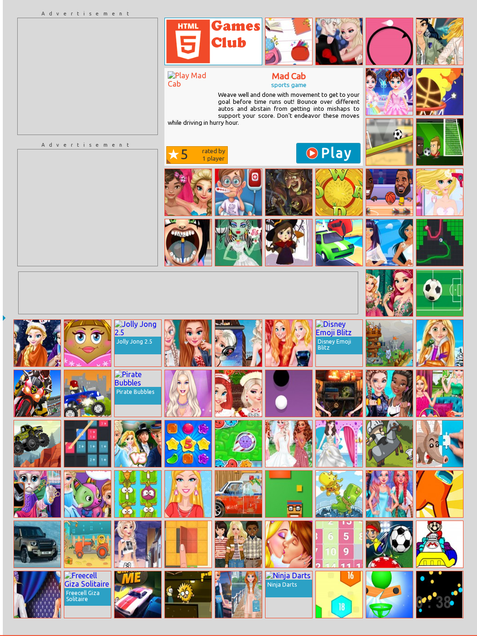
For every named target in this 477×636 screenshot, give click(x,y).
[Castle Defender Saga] (389, 443)
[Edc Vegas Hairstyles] (439, 192)
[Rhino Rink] (339, 494)
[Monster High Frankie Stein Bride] (238, 242)
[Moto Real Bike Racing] (37, 393)
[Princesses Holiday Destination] (289, 343)
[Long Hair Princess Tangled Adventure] (289, 544)
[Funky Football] (439, 293)
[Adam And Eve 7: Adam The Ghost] (188, 594)
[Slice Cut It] (389, 594)
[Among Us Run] (439, 494)
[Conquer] (439, 242)
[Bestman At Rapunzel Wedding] (138, 443)
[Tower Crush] (389, 343)
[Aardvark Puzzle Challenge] (439, 443)
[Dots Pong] (289, 393)
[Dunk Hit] (439, 91)
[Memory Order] (339, 594)
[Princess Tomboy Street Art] (138, 544)
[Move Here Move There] (87, 443)
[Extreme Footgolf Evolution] (389, 544)
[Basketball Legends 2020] (389, 192)
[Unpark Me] (138, 594)
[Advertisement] (87, 76)
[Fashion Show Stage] (188, 393)
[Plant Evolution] (138, 494)
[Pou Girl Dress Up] (87, 343)
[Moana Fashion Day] (188, 192)
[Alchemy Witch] (289, 192)
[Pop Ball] (439, 594)
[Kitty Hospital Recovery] (37, 494)
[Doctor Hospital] (238, 192)
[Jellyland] (238, 443)
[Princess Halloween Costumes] (339, 393)
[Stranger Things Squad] (238, 544)
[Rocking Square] (289, 494)
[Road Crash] (339, 242)
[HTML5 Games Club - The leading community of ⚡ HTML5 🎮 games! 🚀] (213, 41)
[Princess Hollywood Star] (238, 343)
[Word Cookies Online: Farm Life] (339, 192)
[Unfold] (188, 544)
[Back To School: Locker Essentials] (289, 41)
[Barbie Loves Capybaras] (188, 494)
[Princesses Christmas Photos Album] (238, 393)
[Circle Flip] (389, 41)
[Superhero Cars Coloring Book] (439, 544)
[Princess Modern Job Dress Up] (37, 594)
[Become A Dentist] (188, 242)
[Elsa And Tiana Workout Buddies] (389, 393)
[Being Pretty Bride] (339, 443)
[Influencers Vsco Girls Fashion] (238, 594)
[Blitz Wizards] (289, 242)
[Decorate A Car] (238, 494)
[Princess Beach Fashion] (389, 242)
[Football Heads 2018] (439, 142)
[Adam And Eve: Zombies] (87, 544)
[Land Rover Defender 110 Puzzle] (37, 544)
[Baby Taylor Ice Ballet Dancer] (389, 91)
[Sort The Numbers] (339, 544)
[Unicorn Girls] (389, 494)
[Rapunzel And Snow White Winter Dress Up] (439, 343)
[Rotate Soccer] (389, 142)
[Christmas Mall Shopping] (37, 343)
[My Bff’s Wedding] (289, 443)
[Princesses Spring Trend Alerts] (439, 41)
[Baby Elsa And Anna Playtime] (87, 494)
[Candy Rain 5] (188, 443)
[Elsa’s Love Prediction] (339, 41)
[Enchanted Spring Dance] (389, 293)
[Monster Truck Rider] (87, 393)
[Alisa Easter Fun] (439, 393)
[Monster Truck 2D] (37, 443)
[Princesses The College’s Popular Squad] (188, 343)
